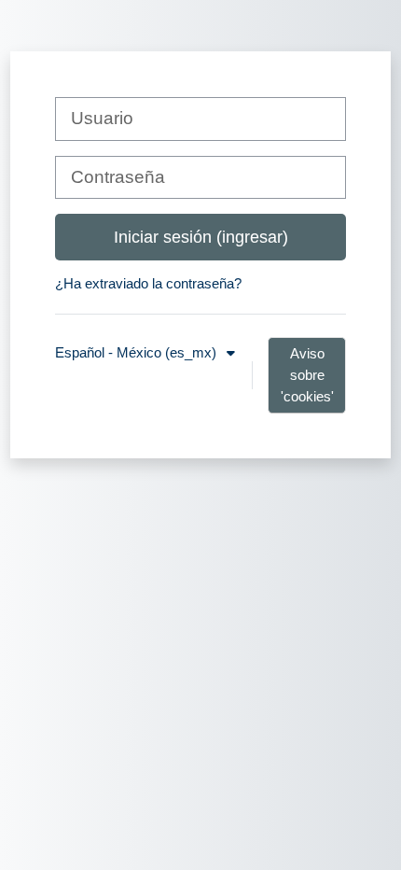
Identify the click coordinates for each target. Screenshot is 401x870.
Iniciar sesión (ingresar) (201, 236)
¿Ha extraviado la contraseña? (148, 283)
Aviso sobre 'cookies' (307, 374)
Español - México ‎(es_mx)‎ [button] (137, 352)
